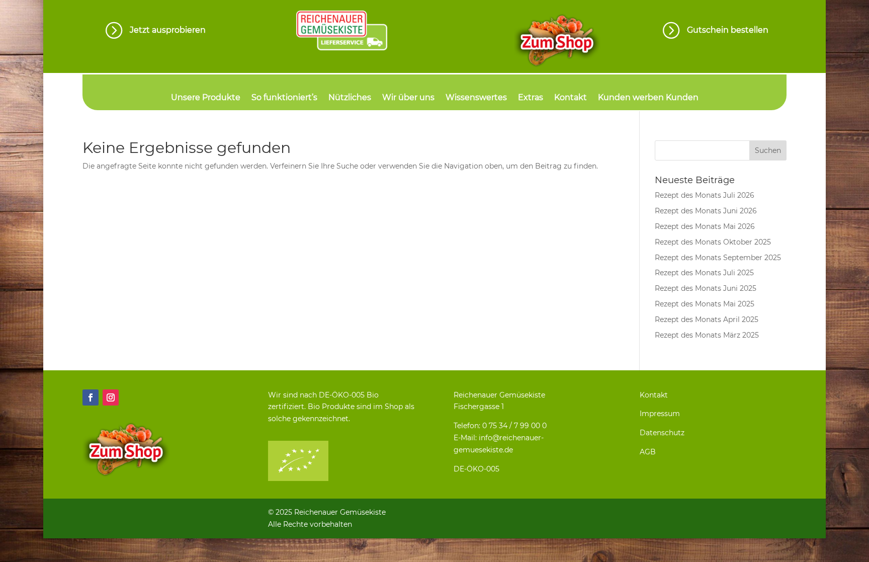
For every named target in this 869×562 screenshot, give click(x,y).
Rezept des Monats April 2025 (706, 319)
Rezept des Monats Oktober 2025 (713, 242)
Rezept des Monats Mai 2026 (705, 226)
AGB (648, 451)
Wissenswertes (476, 98)
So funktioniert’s (284, 98)
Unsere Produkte (205, 98)
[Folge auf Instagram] (111, 397)
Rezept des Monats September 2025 (718, 257)
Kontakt (570, 98)
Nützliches (349, 98)
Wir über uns (408, 98)
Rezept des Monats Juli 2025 (704, 272)
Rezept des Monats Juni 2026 (706, 210)
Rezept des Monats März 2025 (707, 335)
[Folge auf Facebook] (90, 397)
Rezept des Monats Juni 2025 (705, 288)
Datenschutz (662, 432)
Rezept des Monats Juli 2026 (704, 195)
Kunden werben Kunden (648, 98)
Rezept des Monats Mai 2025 (704, 303)
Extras (530, 98)
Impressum (660, 413)
